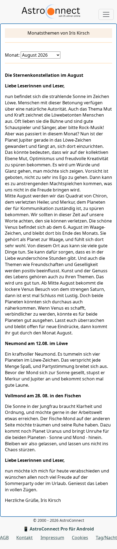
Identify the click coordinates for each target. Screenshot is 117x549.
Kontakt (24, 538)
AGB (4, 538)
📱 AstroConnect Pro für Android (58, 529)
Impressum (52, 538)
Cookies (80, 538)
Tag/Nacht (106, 538)
